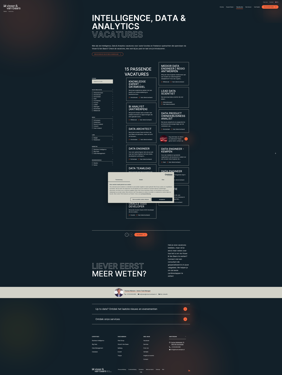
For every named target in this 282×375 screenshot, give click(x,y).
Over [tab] (163, 179)
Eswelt (120, 352)
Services (248, 7)
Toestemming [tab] (118, 179)
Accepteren (162, 199)
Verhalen (257, 7)
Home (222, 7)
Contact (271, 2)
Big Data (94, 344)
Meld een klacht (150, 369)
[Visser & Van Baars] (12, 7)
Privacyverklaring (122, 369)
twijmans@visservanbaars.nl (148, 294)
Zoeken (94, 78)
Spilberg (120, 348)
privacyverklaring (146, 193)
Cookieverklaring (132, 369)
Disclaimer (141, 369)
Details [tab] (141, 179)
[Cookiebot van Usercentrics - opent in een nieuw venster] (166, 175)
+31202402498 (131, 294)
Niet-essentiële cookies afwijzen (141, 199)
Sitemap (158, 369)
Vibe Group (121, 340)
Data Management (97, 348)
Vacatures (239, 7)
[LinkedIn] (189, 370)
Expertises (229, 7)
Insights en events (148, 355)
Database (95, 352)
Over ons (265, 2)
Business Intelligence (98, 340)
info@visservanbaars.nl (178, 349)
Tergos (120, 355)
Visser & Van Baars (123, 344)
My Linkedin (164, 294)
